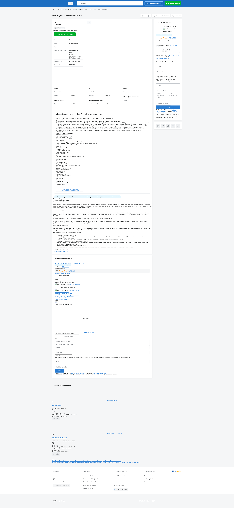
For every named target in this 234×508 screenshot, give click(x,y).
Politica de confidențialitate (90, 479)
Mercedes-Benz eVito (59, 438)
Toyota (71, 40)
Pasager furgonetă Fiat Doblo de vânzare (75, 462)
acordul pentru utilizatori (99, 373)
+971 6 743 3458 (74, 290)
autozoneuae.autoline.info (62, 273)
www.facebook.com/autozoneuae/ (65, 296)
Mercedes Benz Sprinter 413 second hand (71, 461)
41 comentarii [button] (71, 270)
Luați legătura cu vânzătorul (65, 34)
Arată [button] (67, 284)
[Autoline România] (59, 3)
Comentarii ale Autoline (89, 485)
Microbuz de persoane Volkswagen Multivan (97, 461)
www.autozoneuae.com (62, 292)
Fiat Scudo (113, 461)
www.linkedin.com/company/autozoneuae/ (67, 295)
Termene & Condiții (88, 475)
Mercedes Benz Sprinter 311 (95, 462)
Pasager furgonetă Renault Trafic (130, 462)
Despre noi (56, 475)
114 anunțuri (65, 267)
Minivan (118, 461)
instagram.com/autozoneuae (63, 293)
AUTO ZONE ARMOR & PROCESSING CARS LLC (69, 263)
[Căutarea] (78, 3)
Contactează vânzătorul (59, 482)
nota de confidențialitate (78, 373)
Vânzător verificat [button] (63, 265)
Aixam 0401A (56, 405)
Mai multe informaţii (161, 58)
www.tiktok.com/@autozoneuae (64, 297)
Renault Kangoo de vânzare (112, 462)
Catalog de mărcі (88, 488)
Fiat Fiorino (55, 461)
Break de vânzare (57, 462)
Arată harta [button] (86, 318)
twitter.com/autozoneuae (62, 299)
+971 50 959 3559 (74, 284)
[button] (143, 15)
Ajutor (54, 479)
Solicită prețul (60, 28)
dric (70, 47)
